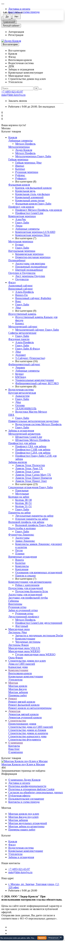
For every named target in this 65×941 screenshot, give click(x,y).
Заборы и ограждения (21, 430)
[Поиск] (40, 89)
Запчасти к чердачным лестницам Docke (39, 635)
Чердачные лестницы (27, 641)
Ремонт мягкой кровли (21, 701)
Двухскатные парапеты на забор (34, 515)
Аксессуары (22, 537)
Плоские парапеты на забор (31, 518)
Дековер (20, 367)
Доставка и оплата (19, 8)
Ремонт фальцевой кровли (24, 704)
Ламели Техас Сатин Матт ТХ (33, 474)
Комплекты (22, 566)
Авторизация (16, 31)
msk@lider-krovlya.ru (13, 94)
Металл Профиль (25, 143)
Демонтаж (14, 711)
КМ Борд (20, 376)
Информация (9, 773)
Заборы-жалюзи (17, 462)
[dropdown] (2, 3)
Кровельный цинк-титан (30, 200)
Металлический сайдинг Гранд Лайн (37, 329)
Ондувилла (22, 279)
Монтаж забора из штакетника (26, 826)
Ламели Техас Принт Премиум (33, 477)
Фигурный (21, 626)
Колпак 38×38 (23, 499)
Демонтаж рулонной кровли (25, 717)
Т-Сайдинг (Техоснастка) (30, 358)
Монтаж (13, 682)
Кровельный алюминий (29, 197)
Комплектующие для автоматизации (29, 581)
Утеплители (15, 679)
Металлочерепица (19, 146)
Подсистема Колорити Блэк (31, 591)
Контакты (14, 745)
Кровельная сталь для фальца (32, 194)
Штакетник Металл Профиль (32, 440)
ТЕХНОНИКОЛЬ (25, 408)
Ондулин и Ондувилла (21, 272)
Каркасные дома (18, 667)
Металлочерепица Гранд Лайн (33, 156)
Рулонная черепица (26, 172)
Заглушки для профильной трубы (28, 597)
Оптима (20, 405)
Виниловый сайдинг (20, 288)
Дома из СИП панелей (21, 663)
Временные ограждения (22, 556)
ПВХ (11, 414)
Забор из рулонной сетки (23, 610)
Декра (18, 225)
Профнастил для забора (22, 443)
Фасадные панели (18, 339)
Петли (19, 550)
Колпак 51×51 (23, 506)
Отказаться (53, 938)
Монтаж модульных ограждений (27, 823)
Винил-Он (21, 295)
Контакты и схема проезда (24, 801)
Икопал (19, 165)
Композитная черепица (22, 216)
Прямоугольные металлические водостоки (33, 421)
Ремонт (12, 698)
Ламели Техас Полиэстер (30, 465)
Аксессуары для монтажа (30, 263)
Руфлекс (20, 175)
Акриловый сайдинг (20, 285)
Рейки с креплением (27, 585)
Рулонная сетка (17, 607)
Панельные (22, 490)
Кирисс (19, 323)
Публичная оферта (19, 795)
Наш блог (14, 748)
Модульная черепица (20, 241)
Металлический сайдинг (22, 326)
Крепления (21, 569)
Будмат (19, 244)
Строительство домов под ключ (27, 660)
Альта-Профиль (24, 291)
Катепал (20, 168)
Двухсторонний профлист (23, 616)
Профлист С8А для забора (30, 446)
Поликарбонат (16, 260)
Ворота (19, 559)
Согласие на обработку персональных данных (35, 792)
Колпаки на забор (18, 496)
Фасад (12, 282)
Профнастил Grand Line (29, 213)
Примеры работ (17, 695)
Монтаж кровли (17, 685)
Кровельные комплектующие (25, 676)
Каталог (6, 835)
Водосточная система (21, 389)
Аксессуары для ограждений (25, 594)
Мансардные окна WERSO (24, 651)
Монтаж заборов (18, 692)
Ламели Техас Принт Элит (31, 481)
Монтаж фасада (17, 689)
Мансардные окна (19, 629)
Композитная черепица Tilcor (32, 235)
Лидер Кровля (23, 150)
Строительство (17, 720)
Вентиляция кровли (20, 673)
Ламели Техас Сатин (27, 471)
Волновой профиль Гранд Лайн (34, 525)
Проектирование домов (22, 723)
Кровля (12, 137)
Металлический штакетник (24, 433)
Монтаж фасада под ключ (23, 816)
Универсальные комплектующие (34, 380)
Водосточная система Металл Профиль (38, 424)
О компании (15, 742)
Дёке (18, 307)
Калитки (20, 562)
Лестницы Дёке (17, 632)
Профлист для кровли (21, 206)
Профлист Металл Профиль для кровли (38, 209)
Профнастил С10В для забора (32, 449)
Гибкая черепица (18, 159)
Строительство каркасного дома (27, 736)
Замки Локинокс (25, 540)
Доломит (20, 354)
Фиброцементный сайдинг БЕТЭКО (37, 383)
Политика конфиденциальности (27, 786)
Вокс (18, 301)
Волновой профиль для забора (26, 522)
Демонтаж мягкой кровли (23, 714)
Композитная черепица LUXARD (35, 231)
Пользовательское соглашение (26, 798)
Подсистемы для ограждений (25, 588)
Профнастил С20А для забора (32, 452)
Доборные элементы (20, 140)
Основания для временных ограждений (38, 572)
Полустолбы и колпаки (22, 528)
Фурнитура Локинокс (21, 534)
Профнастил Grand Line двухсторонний (38, 622)
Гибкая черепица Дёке (28, 162)
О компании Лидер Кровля (24, 779)
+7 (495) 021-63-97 (12, 91)
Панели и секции (25, 575)
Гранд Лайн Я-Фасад (27, 348)
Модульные (22, 493)
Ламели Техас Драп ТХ (29, 468)
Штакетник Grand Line (28, 436)
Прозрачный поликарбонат (31, 266)
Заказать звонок (17, 100)
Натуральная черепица (21, 250)
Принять (42, 938)
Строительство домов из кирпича (28, 733)
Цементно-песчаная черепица (32, 257)
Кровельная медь (25, 190)
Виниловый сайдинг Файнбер (33, 298)
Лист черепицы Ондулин (30, 276)
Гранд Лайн (22, 222)
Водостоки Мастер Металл (31, 411)
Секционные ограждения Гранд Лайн (30, 487)
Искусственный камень (22, 313)
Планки (19, 553)
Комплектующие (25, 638)
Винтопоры (15, 603)
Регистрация (15, 34)
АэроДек (20, 219)
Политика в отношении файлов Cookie (31, 789)
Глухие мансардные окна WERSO (35, 654)
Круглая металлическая (22, 392)
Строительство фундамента (24, 739)
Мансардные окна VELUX (24, 648)
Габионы (13, 600)
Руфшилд (20, 178)
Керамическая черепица (29, 254)
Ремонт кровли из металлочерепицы (29, 707)
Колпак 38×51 (23, 503)
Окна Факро (15, 657)
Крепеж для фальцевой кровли (33, 187)
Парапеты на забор (19, 512)
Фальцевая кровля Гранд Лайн (33, 203)
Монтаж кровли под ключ (23, 813)
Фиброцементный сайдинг (24, 364)
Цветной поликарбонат (29, 269)
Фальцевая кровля (19, 184)
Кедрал (19, 373)
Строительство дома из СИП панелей (30, 726)
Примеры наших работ (21, 829)
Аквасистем (22, 395)
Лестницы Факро (18, 644)
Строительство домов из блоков (27, 730)
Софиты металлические (22, 332)
